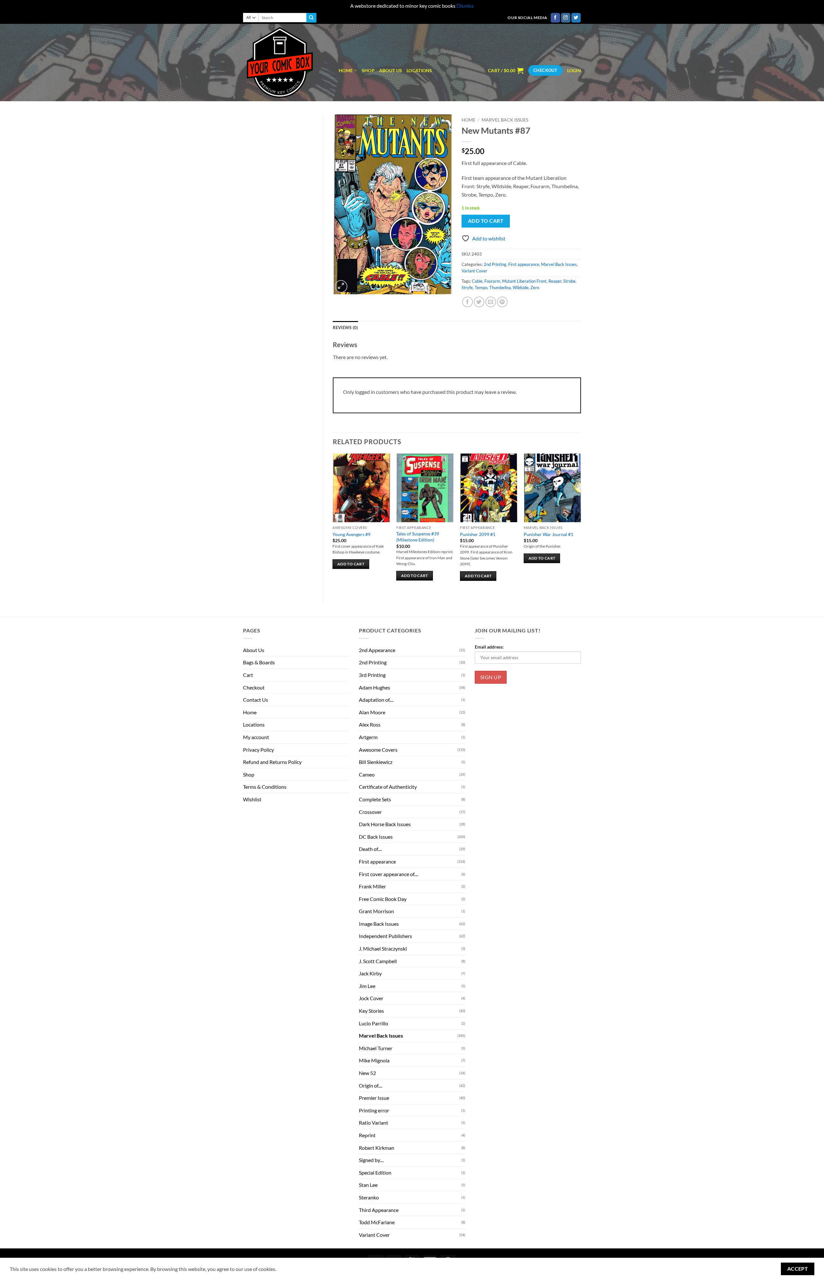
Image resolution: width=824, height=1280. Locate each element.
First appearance (523, 264)
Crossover (370, 812)
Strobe (569, 281)
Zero (534, 287)
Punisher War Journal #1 (548, 534)
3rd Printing (372, 675)
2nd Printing (495, 264)
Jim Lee (367, 986)
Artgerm (368, 737)
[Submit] (311, 18)
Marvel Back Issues (505, 119)
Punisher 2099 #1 (477, 534)
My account (256, 737)
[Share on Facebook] (467, 302)
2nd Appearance (377, 650)
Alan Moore (372, 712)
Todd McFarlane (377, 1222)
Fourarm (492, 281)
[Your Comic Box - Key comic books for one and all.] (286, 62)
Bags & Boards (259, 662)
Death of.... (370, 849)
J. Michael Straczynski (383, 948)
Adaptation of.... (376, 700)
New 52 (367, 1073)
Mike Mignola (374, 1060)
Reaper (554, 281)
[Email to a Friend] (490, 302)
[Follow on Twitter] (576, 18)
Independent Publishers (385, 936)
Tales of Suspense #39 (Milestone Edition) (417, 536)
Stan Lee (368, 1185)
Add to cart (485, 221)
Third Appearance (378, 1210)
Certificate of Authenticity (388, 787)
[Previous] (333, 523)
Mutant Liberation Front (524, 281)
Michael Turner (375, 1048)
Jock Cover (371, 998)
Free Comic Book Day (383, 899)
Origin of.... (370, 1085)
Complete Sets (375, 799)
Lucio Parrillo (373, 1023)
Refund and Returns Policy (272, 762)
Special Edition (375, 1172)
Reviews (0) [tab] (345, 327)
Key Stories (371, 1011)
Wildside (521, 287)
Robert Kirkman (376, 1148)
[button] (506, 71)
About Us (390, 70)
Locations (419, 70)
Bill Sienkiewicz (375, 762)
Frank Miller (372, 886)
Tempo (481, 287)
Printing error (374, 1110)
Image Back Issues (379, 924)
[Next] (580, 523)
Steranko (369, 1197)
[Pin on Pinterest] (502, 302)
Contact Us (255, 700)
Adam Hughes (374, 687)
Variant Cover (474, 270)
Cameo (367, 774)
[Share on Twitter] (479, 302)
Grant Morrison (376, 911)
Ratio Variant (373, 1122)
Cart (248, 675)
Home (346, 70)
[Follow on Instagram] (565, 18)
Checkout (254, 687)
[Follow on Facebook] (555, 18)
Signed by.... (371, 1160)
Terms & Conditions (264, 787)
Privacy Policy (258, 750)
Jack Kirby (370, 973)
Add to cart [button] (350, 564)
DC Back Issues (376, 837)
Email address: (489, 647)
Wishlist (252, 799)
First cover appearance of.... (388, 874)
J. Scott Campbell (378, 961)
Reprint (367, 1135)
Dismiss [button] (465, 6)
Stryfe (467, 287)
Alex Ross (369, 724)
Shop (368, 70)
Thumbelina (500, 287)
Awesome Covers (378, 750)
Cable (477, 281)
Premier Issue (374, 1098)
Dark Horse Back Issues (385, 824)
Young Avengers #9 (351, 534)
